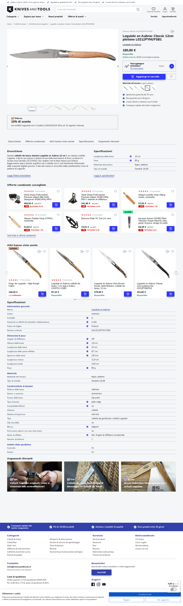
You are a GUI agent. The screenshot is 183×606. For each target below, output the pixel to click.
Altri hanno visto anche (62, 141)
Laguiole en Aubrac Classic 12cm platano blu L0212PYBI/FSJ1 (150, 285)
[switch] (173, 589)
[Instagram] (98, 584)
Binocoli (53, 548)
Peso (96, 160)
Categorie (11, 16)
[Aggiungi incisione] (171, 66)
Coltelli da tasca (20, 24)
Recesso (96, 548)
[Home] (28, 9)
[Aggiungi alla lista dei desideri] (171, 77)
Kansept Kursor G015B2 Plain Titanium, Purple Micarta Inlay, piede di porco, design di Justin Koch (153, 220)
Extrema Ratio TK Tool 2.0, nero (96, 218)
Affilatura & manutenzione (18, 548)
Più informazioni (136, 68)
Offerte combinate (35, 141)
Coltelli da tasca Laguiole (38, 24)
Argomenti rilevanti (108, 141)
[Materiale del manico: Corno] (125, 88)
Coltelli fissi (12, 542)
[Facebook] (93, 584)
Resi (94, 545)
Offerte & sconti (76, 16)
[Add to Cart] (56, 204)
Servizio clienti (99, 539)
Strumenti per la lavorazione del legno (66, 552)
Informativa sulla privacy (103, 552)
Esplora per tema (32, 16)
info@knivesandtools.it (19, 566)
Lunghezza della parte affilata (20, 351)
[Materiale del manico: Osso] (136, 88)
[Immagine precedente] (7, 66)
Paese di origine (14, 326)
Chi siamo (139, 539)
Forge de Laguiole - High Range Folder (24, 284)
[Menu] (178, 582)
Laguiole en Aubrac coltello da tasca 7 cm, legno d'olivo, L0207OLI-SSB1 (65, 285)
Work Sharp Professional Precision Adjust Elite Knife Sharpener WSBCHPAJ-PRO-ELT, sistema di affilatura (38, 197)
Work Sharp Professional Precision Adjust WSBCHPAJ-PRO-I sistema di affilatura (95, 197)
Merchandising (141, 545)
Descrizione (14, 141)
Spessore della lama (16, 355)
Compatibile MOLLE (16, 406)
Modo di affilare (14, 435)
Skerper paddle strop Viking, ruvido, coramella (152, 196)
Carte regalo (140, 542)
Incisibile (11, 318)
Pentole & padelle (14, 555)
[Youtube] (104, 584)
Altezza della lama (15, 343)
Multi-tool (11, 545)
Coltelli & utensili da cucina (18, 552)
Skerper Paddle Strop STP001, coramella (38, 219)
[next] (171, 272)
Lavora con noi (141, 548)
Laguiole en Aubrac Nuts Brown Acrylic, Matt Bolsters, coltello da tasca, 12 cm (109, 285)
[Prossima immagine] (118, 66)
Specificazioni (86, 141)
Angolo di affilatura (16, 339)
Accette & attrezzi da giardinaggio (65, 542)
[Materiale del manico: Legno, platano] (142, 88)
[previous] (11, 272)
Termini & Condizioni (101, 555)
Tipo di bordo (13, 402)
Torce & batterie (57, 545)
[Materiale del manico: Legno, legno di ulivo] (131, 88)
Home (9, 24)
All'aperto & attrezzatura (61, 539)
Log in (165, 11)
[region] (62, 70)
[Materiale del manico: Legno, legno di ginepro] (153, 88)
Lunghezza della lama (104, 156)
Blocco (10, 427)
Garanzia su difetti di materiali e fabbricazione (28, 322)
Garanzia (97, 542)
